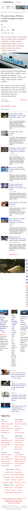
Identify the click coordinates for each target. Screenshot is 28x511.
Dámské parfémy (18, 487)
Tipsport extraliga (5, 442)
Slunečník (13, 479)
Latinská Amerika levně (7, 463)
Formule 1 (3, 446)
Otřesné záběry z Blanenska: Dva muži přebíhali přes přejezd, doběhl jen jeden (4, 323)
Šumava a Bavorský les (7, 459)
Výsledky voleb (5, 426)
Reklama (14, 498)
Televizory (20, 490)
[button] (14, 60)
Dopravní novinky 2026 (20, 459)
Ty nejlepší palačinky (20, 438)
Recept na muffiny (19, 440)
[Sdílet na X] (9, 101)
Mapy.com (18, 469)
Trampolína (7, 479)
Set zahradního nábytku (7, 482)
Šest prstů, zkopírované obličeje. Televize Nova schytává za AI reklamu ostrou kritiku (17, 186)
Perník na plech (18, 449)
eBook (4, 30)
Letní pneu (6, 490)
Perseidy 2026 (18, 472)
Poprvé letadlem (5, 456)
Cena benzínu (5, 474)
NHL (2, 449)
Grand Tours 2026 (19, 432)
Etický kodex (19, 500)
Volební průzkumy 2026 (7, 423)
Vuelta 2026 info (19, 421)
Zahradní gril (17, 482)
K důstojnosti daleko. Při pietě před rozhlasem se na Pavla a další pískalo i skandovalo (17, 149)
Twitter (9, 498)
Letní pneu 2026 (19, 454)
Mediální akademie (9, 500)
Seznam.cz (19, 2)
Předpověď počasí (9, 472)
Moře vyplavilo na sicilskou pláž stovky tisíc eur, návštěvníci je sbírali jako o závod (17, 221)
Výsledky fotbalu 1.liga (6, 440)
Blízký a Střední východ (14, 242)
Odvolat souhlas (18, 501)
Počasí (10, 119)
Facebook (4, 498)
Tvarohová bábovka (20, 444)
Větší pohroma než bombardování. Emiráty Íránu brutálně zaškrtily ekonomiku (17, 238)
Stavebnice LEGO (8, 487)
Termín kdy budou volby (7, 428)
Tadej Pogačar (18, 428)
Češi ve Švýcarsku (5, 461)
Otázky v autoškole (19, 463)
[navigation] (2, 2)
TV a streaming (12, 191)
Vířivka (23, 482)
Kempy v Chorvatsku (6, 454)
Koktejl (10, 225)
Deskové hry (13, 490)
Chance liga (4, 438)
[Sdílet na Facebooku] (6, 101)
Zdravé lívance (18, 442)
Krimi (10, 173)
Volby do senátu (5, 430)
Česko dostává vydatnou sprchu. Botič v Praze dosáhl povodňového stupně (17, 115)
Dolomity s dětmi (5, 465)
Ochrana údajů (8, 501)
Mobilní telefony (19, 485)
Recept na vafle (18, 446)
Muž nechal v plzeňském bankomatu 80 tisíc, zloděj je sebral (17, 169)
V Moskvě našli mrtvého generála (16, 132)
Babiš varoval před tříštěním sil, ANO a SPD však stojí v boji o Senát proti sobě (14, 325)
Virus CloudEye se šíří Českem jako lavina (18, 203)
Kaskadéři (14, 106)
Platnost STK (18, 465)
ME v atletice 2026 (5, 444)
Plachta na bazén (19, 477)
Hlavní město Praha (13, 155)
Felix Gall (17, 430)
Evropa (10, 135)
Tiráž (24, 498)
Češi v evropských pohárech (17, 474)
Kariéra (19, 498)
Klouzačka (19, 479)
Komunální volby (5, 432)
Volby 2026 (4, 421)
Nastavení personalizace (14, 503)
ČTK (2, 25)
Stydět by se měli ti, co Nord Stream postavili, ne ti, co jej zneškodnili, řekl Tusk (24, 323)
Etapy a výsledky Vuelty (20, 423)
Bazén (12, 477)
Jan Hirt (17, 426)
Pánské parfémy (18, 492)
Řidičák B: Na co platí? (20, 461)
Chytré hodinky (8, 492)
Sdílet (10, 30)
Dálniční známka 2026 (20, 456)
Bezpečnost (12, 206)
